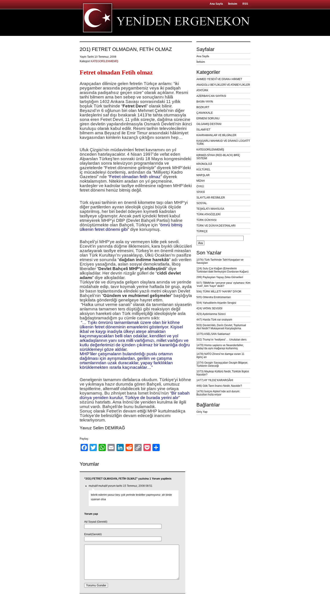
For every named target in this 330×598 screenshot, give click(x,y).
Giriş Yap (201, 411)
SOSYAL (201, 203)
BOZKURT (202, 107)
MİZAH (200, 180)
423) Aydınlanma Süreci (211, 314)
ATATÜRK (202, 90)
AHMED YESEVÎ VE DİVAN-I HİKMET (219, 79)
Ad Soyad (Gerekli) (95, 521)
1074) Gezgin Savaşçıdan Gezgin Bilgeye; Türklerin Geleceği (222, 364)
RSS (245, 3)
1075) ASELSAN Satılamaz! (213, 334)
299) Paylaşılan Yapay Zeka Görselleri (219, 277)
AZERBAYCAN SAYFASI (211, 96)
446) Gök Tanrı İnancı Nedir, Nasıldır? (219, 385)
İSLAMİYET (203, 129)
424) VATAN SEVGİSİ (209, 308)
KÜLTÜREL (203, 169)
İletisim (232, 3)
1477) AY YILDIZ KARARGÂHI (214, 380)
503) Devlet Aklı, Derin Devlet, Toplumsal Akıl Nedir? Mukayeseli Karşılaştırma (221, 327)
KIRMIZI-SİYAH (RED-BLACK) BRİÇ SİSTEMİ (218, 157)
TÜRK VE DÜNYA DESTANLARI (215, 225)
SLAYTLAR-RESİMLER (210, 197)
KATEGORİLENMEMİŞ (104, 61)
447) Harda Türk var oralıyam (214, 319)
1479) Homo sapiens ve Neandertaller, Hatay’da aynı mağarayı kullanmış (220, 347)
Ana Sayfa (216, 3)
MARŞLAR (203, 175)
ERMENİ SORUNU (208, 118)
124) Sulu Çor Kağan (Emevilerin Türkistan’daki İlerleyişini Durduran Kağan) (222, 270)
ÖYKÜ (200, 186)
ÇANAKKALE (204, 112)
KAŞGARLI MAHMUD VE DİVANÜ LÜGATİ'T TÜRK (223, 142)
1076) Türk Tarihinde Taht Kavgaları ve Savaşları (220, 261)
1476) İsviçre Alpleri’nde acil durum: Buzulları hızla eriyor (218, 393)
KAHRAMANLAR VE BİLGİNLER (216, 135)
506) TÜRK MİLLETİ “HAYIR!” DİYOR (218, 291)
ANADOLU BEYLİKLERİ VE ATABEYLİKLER (223, 84)
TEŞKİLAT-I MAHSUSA (210, 208)
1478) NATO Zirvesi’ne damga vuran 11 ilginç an (220, 355)
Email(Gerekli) (93, 534)
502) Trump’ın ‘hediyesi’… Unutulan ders (221, 339)
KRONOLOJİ (204, 164)
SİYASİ (200, 192)
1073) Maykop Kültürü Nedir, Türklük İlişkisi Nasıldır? (222, 373)
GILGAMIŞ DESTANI (208, 124)
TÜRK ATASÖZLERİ (208, 214)
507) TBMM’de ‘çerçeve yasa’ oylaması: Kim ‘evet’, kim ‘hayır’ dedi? (223, 284)
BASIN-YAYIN (204, 101)
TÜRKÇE (202, 231)
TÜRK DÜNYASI (206, 220)
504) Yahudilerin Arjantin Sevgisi (216, 302)
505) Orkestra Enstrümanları (213, 297)
